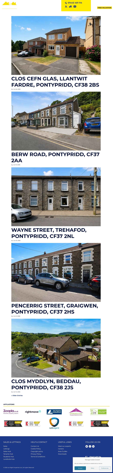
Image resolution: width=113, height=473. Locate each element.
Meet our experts (64, 446)
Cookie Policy (36, 449)
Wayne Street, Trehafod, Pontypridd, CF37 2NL (48, 233)
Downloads (62, 454)
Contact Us (35, 446)
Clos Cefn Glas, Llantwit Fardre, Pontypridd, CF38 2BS (55, 82)
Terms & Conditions (38, 457)
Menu (109, 3)
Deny (92, 468)
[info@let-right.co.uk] (75, 6)
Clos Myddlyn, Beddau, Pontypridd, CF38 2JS (46, 384)
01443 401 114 (95, 457)
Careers (61, 449)
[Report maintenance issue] (67, 6)
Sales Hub (7, 451)
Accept (80, 468)
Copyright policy (37, 451)
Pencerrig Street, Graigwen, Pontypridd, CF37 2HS (54, 309)
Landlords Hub (8, 459)
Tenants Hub (8, 454)
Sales (5, 446)
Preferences (104, 468)
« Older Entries (17, 395)
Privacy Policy (36, 454)
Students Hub (8, 457)
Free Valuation (104, 8)
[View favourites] (71, 6)
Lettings (6, 449)
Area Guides (62, 451)
